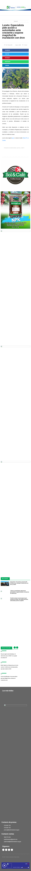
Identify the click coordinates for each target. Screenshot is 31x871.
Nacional (16, 21)
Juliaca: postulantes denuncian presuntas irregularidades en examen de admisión (19, 592)
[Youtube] (9, 850)
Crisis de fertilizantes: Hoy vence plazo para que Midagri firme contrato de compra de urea (9, 678)
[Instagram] (12, 850)
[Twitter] (6, 850)
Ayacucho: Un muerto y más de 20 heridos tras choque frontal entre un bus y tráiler (19, 583)
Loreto (22, 147)
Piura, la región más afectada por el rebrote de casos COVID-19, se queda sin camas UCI (9, 656)
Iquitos (18, 147)
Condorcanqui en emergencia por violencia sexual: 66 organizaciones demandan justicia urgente (19, 599)
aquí (13, 138)
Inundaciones (12, 147)
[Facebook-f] (3, 850)
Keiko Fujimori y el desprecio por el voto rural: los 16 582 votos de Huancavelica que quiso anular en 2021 (9, 667)
